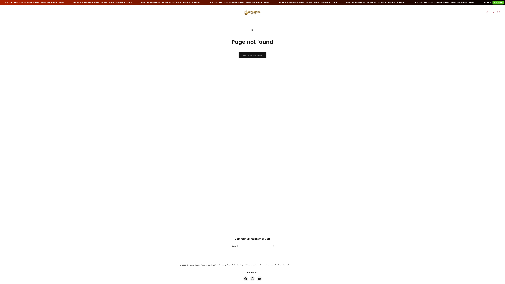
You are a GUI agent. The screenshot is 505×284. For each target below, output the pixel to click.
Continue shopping (252, 55)
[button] (5, 12)
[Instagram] (252, 278)
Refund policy (237, 265)
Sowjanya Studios (193, 265)
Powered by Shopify (209, 265)
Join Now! (498, 3)
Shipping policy (252, 265)
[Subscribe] (273, 246)
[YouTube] (259, 278)
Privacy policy (224, 265)
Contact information (283, 265)
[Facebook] (245, 278)
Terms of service (266, 265)
